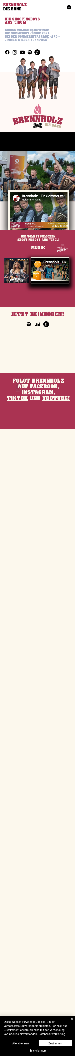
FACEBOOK (43, 386)
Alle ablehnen (20, 1043)
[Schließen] (69, 1021)
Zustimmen (55, 1043)
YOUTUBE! (56, 398)
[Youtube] (22, 52)
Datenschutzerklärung (51, 1034)
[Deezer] (37, 324)
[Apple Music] (37, 52)
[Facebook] (7, 52)
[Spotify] (30, 52)
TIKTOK (17, 398)
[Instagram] (15, 52)
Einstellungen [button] (37, 1050)
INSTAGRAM (37, 392)
